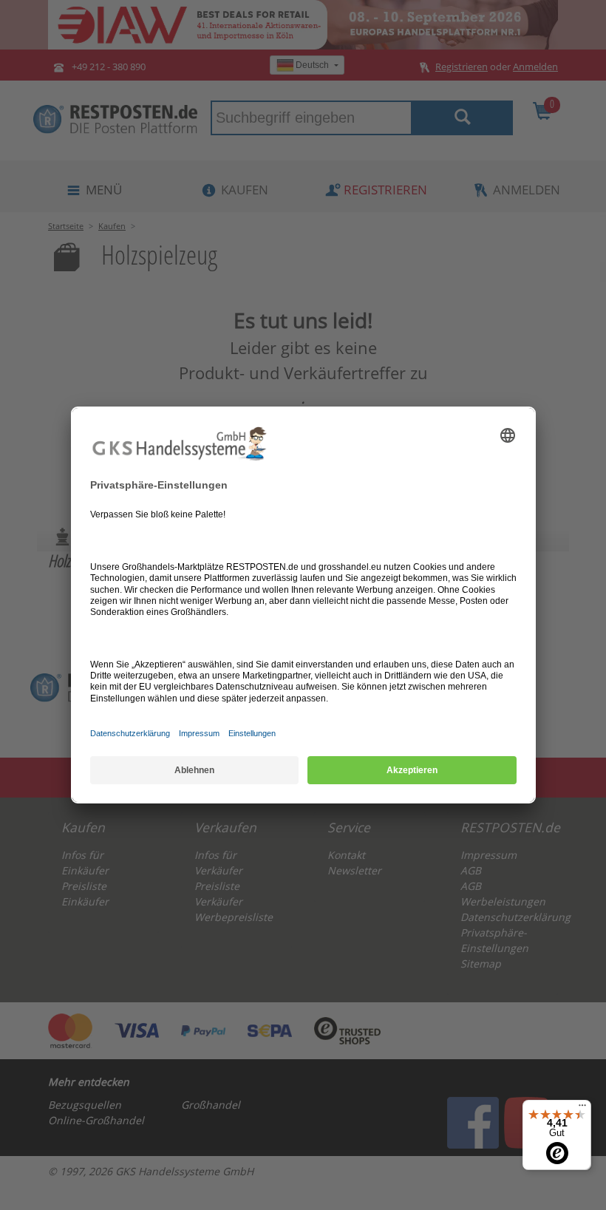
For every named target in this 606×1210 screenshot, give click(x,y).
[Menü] (582, 1109)
